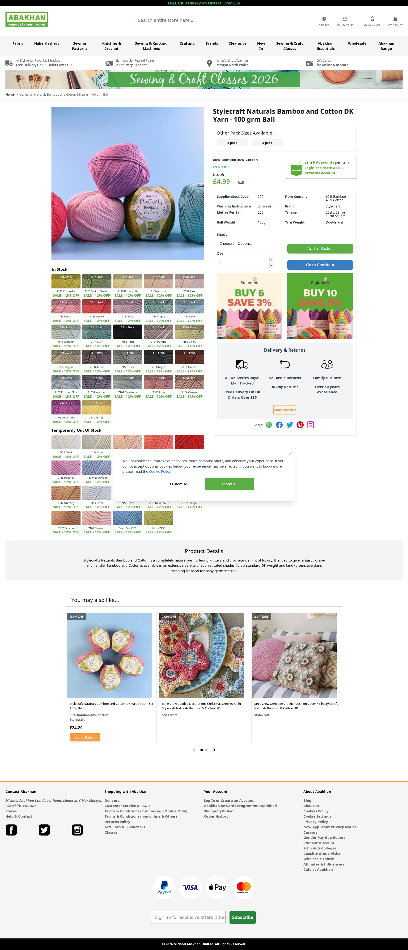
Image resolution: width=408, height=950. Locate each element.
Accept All (229, 483)
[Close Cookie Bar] (290, 453)
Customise (178, 483)
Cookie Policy (160, 471)
